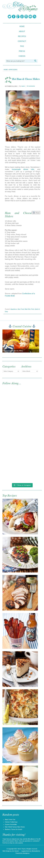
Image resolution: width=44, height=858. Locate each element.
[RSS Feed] (34, 16)
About (22, 31)
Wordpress (26, 853)
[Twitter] (9, 16)
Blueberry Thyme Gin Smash (13, 829)
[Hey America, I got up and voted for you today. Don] (22, 424)
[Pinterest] (22, 16)
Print (37, 213)
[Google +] (18, 16)
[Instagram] (26, 16)
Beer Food (21, 309)
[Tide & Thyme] (20, 11)
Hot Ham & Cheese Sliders (26, 79)
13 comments (31, 86)
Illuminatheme (36, 851)
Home (22, 26)
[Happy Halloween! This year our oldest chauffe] (22, 447)
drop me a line (14, 843)
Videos (22, 56)
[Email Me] (30, 16)
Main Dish (28, 309)
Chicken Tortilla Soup (11, 822)
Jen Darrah (15, 851)
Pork (32, 309)
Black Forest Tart (10, 819)
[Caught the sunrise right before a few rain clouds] (22, 470)
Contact (22, 41)
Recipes (22, 36)
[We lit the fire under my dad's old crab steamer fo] (22, 401)
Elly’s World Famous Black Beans (15, 827)
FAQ (22, 46)
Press (22, 51)
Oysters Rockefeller (11, 824)
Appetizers (13, 69)
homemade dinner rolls (23, 169)
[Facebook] (14, 16)
